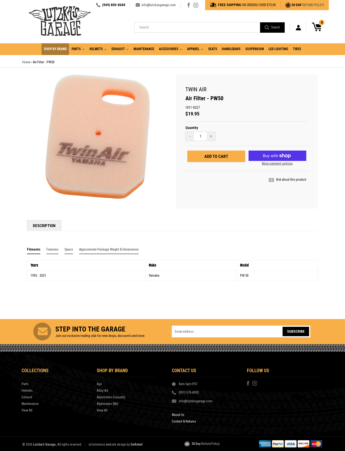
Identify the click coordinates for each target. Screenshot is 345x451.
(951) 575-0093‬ (189, 392)
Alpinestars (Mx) (107, 404)
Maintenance (30, 404)
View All (27, 410)
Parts (25, 384)
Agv (99, 384)
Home (26, 62)
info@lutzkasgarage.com (159, 5)
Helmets (27, 390)
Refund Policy (313, 5)
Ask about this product (290, 179)
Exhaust (27, 397)
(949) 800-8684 (113, 5)
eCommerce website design (107, 444)
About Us (178, 415)
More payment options (277, 163)
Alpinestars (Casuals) (111, 397)
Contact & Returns (184, 421)
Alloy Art (102, 390)
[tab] (33, 250)
